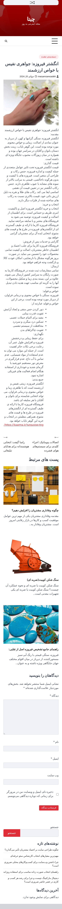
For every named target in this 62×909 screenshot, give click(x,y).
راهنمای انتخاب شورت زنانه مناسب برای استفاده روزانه (31, 871)
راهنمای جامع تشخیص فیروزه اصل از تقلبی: (34, 649)
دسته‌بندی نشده (48, 56)
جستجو (54, 827)
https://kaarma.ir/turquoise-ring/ (23, 424)
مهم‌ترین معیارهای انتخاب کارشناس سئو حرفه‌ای (34, 855)
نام (56, 742)
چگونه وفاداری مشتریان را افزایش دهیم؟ (35, 510)
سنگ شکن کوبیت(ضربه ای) (43, 579)
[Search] (6, 41)
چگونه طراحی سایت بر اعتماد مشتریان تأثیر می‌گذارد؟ (32, 849)
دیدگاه (54, 695)
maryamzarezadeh (47, 76)
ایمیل (55, 758)
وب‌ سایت (53, 775)
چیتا (31, 19)
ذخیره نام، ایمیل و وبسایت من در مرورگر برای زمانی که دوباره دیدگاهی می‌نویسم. (30, 794)
